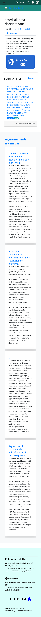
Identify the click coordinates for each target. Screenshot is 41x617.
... (9, 357)
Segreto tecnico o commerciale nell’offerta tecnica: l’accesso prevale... (19, 451)
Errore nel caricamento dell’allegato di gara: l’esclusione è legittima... (19, 257)
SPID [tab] (19, 29)
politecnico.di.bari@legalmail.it (21, 568)
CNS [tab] (28, 29)
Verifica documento (25, 611)
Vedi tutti (33, 78)
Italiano (21, 2)
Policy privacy (10, 611)
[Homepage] (14, 8)
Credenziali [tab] (12, 33)
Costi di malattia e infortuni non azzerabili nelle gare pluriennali (19, 158)
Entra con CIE (22, 62)
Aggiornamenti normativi (15, 141)
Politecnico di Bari (16, 559)
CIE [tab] (9, 29)
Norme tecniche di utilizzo (14, 608)
